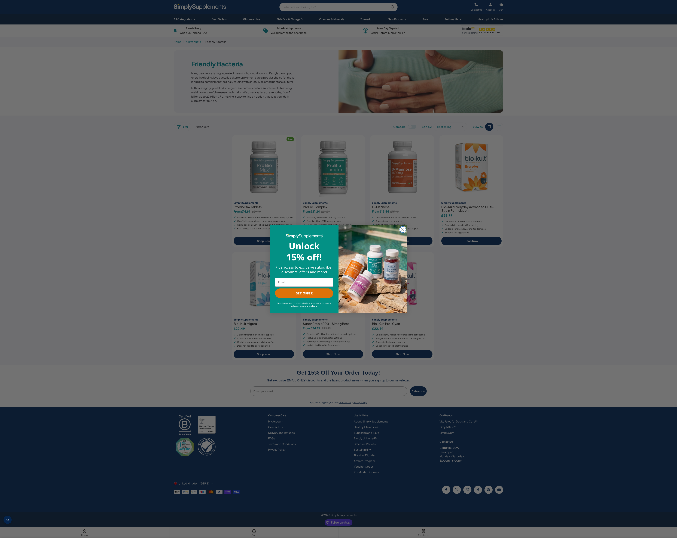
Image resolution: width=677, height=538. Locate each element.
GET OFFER (304, 293)
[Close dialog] (403, 229)
